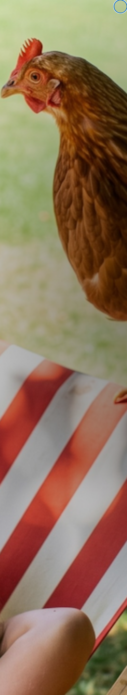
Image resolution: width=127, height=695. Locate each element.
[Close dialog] (120, 6)
